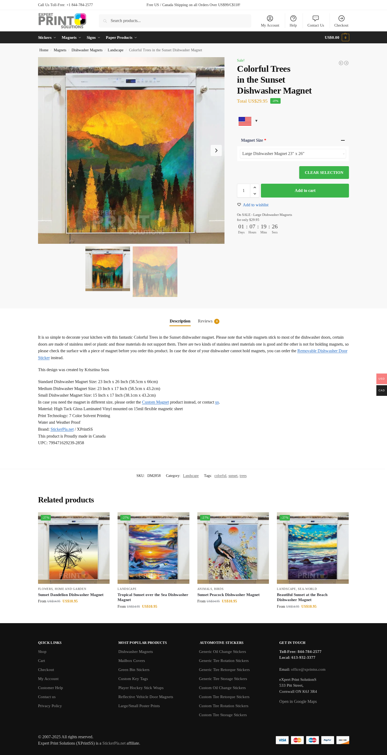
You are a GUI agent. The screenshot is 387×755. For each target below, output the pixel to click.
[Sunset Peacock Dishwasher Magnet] (233, 548)
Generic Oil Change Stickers (222, 651)
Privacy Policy (50, 706)
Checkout (341, 25)
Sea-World (307, 588)
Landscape (115, 50)
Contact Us (315, 25)
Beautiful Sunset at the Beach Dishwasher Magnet (302, 597)
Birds (219, 588)
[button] (337, 37)
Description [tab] (180, 321)
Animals (204, 588)
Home (43, 50)
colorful (220, 476)
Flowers (45, 588)
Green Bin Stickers (133, 670)
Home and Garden (70, 588)
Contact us (47, 697)
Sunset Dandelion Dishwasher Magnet (70, 595)
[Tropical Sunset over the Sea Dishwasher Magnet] (153, 548)
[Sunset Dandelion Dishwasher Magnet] (74, 548)
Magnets (60, 50)
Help (293, 25)
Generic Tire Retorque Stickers (224, 670)
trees (243, 476)
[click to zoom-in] (131, 150)
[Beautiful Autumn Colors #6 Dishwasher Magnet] (346, 63)
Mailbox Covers (131, 660)
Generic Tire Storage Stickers (223, 679)
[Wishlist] (102, 520)
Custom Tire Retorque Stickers (224, 697)
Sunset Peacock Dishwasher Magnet (228, 595)
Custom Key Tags (133, 679)
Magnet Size (253, 140)
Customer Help (50, 688)
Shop (42, 651)
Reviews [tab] (208, 321)
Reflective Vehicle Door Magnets (145, 697)
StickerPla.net (62, 429)
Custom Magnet (155, 402)
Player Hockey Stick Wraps (141, 688)
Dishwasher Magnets (87, 50)
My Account (270, 25)
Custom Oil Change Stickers (222, 688)
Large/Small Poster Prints (139, 706)
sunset (233, 476)
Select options (74, 612)
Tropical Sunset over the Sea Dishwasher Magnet (153, 597)
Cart (41, 660)
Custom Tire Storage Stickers (223, 715)
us (217, 402)
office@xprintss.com (308, 669)
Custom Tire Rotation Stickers (223, 706)
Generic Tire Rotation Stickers (224, 660)
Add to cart (305, 190)
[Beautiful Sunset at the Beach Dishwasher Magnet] (313, 548)
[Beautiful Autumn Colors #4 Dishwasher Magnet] (341, 63)
